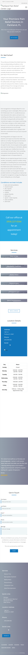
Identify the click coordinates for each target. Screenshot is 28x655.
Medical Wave (7, 579)
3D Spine (6, 597)
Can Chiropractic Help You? (10, 599)
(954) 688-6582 (24, 3)
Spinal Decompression (10, 588)
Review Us (6, 635)
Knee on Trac (7, 574)
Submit (14, 550)
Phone (2, 520)
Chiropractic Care (8, 585)
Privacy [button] (22, 644)
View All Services (14, 310)
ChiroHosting (22, 652)
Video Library (7, 602)
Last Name (3, 506)
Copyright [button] (10, 644)
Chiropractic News (8, 600)
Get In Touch (14, 37)
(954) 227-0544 (14, 221)
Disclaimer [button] (16, 644)
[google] (5, 345)
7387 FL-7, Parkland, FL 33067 (8, 1)
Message (3, 526)
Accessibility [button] (4, 644)
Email (2, 513)
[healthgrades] (10, 345)
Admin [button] (13, 647)
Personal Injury (8, 582)
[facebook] (7, 345)
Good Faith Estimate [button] (6, 647)
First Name (3, 499)
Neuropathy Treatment (10, 577)
